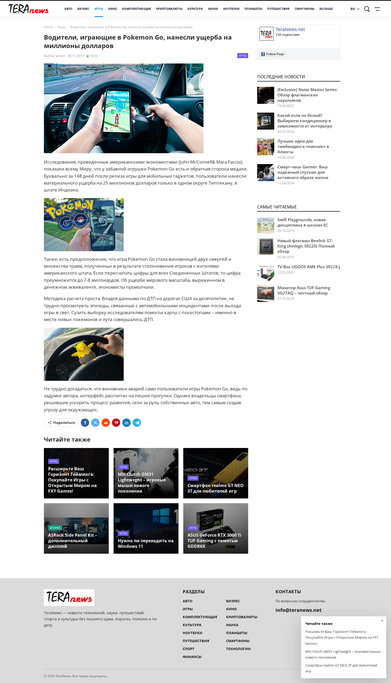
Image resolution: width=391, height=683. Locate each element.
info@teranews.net (299, 610)
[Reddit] (106, 423)
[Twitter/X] (95, 423)
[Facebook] (85, 423)
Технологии (238, 648)
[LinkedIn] (126, 423)
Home (48, 27)
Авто (68, 9)
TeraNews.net (290, 29)
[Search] (367, 9)
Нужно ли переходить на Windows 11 (146, 543)
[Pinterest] (116, 423)
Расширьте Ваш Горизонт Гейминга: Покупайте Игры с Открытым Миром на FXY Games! (72, 480)
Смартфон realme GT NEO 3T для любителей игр (216, 488)
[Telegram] (137, 423)
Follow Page (273, 54)
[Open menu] (377, 9)
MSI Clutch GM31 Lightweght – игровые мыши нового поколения (142, 482)
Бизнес (83, 9)
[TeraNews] (28, 9)
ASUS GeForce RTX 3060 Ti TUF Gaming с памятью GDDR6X (214, 540)
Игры (98, 9)
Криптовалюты (169, 9)
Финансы (192, 656)
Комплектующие (136, 9)
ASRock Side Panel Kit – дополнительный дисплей (72, 540)
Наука (213, 9)
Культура (195, 9)
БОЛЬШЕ (326, 9)
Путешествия (278, 9)
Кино (112, 9)
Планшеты (253, 9)
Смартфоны (304, 9)
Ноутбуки (231, 9)
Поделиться (64, 422)
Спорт (188, 648)
